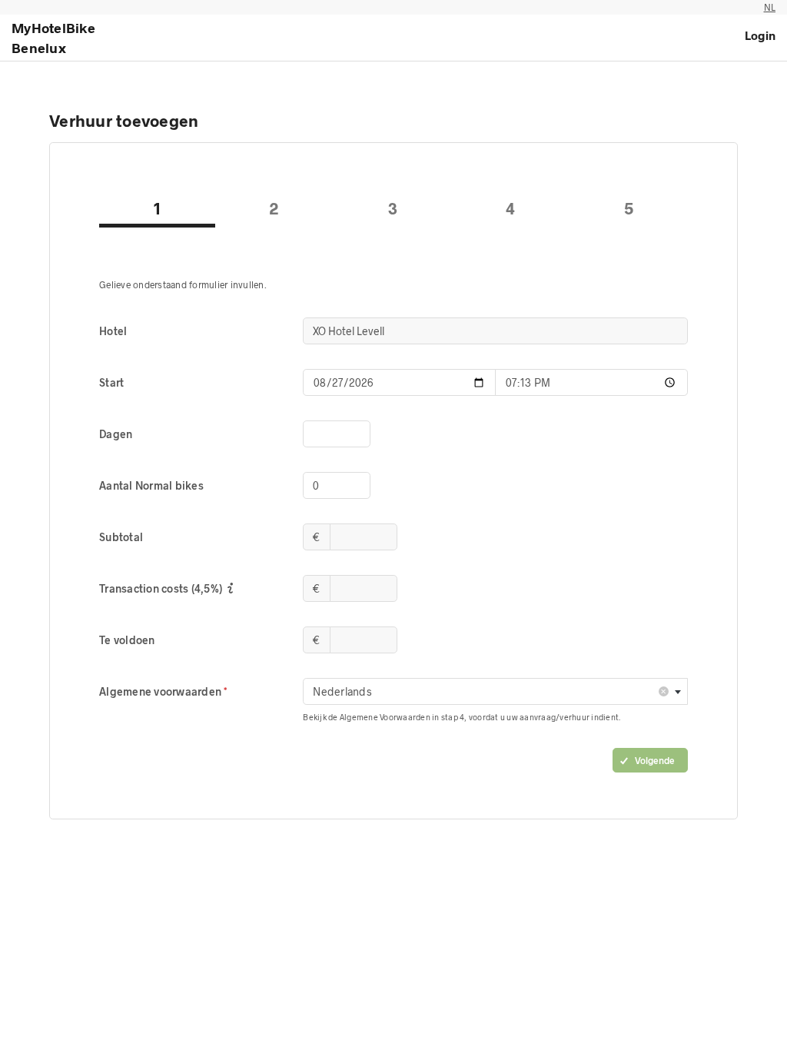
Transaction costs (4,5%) (161, 588)
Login (760, 35)
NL (770, 7)
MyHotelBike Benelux (53, 37)
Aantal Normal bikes (151, 485)
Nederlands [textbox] (489, 690)
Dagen (115, 433)
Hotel (113, 330)
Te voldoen (127, 639)
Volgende (655, 760)
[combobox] (495, 691)
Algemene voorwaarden (161, 691)
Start (111, 382)
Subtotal (121, 536)
